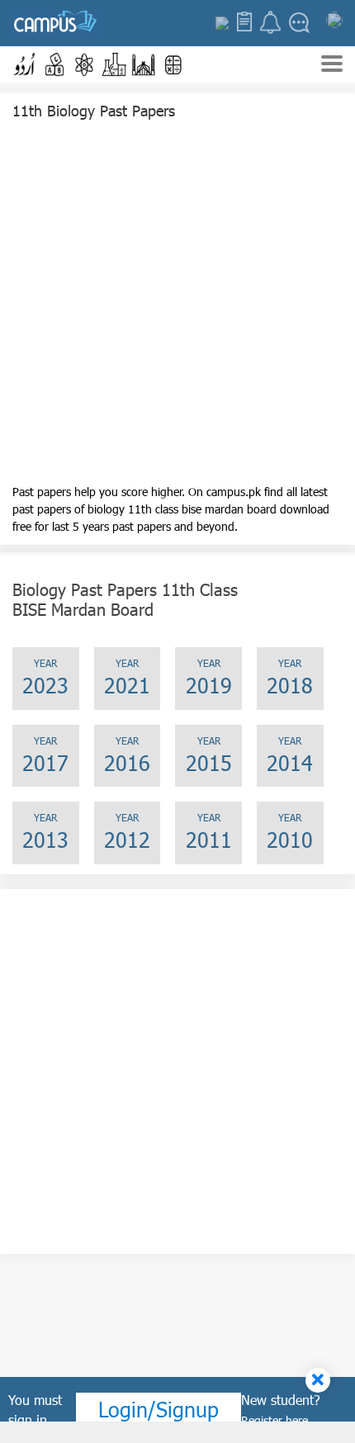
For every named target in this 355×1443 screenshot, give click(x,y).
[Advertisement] (177, 305)
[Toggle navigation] (332, 66)
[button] (25, 64)
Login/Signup (158, 1409)
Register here (274, 1420)
